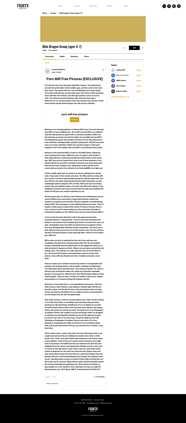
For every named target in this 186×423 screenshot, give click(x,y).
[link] (49, 56)
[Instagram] (179, 6)
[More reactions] (53, 376)
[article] (74, 228)
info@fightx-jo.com (93, 403)
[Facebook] (174, 6)
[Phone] (164, 6)
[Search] (124, 48)
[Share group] (142, 47)
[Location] (169, 6)
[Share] (103, 69)
